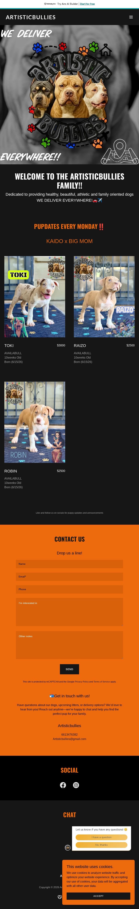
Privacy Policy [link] (82, 681)
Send (69, 669)
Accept (98, 896)
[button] (131, 17)
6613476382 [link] (69, 734)
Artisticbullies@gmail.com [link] (69, 739)
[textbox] (69, 564)
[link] (31, 18)
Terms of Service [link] (102, 681)
